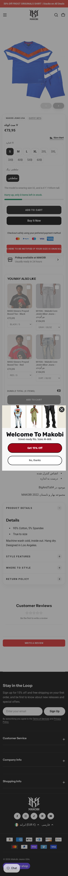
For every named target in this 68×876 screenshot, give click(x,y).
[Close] (62, 409)
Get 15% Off (34, 448)
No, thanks (35, 460)
